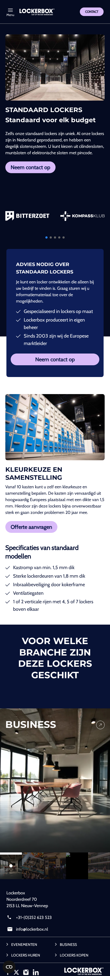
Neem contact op (30, 167)
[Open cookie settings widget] (9, 967)
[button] (46, 237)
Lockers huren (25, 955)
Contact (91, 12)
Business (68, 944)
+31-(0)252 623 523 (33, 917)
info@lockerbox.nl (31, 929)
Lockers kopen (74, 955)
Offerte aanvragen (31, 527)
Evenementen (24, 944)
